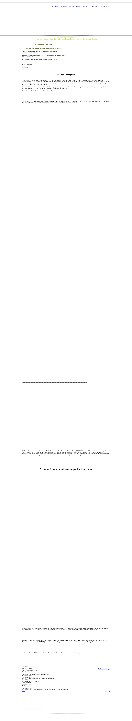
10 (109, 691)
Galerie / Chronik (74, 6)
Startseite (54, 6)
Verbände (86, 6)
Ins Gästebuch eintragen (104, 669)
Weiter (23, 691)
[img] (29, 6)
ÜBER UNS (64, 6)
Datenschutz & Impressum (100, 6)
